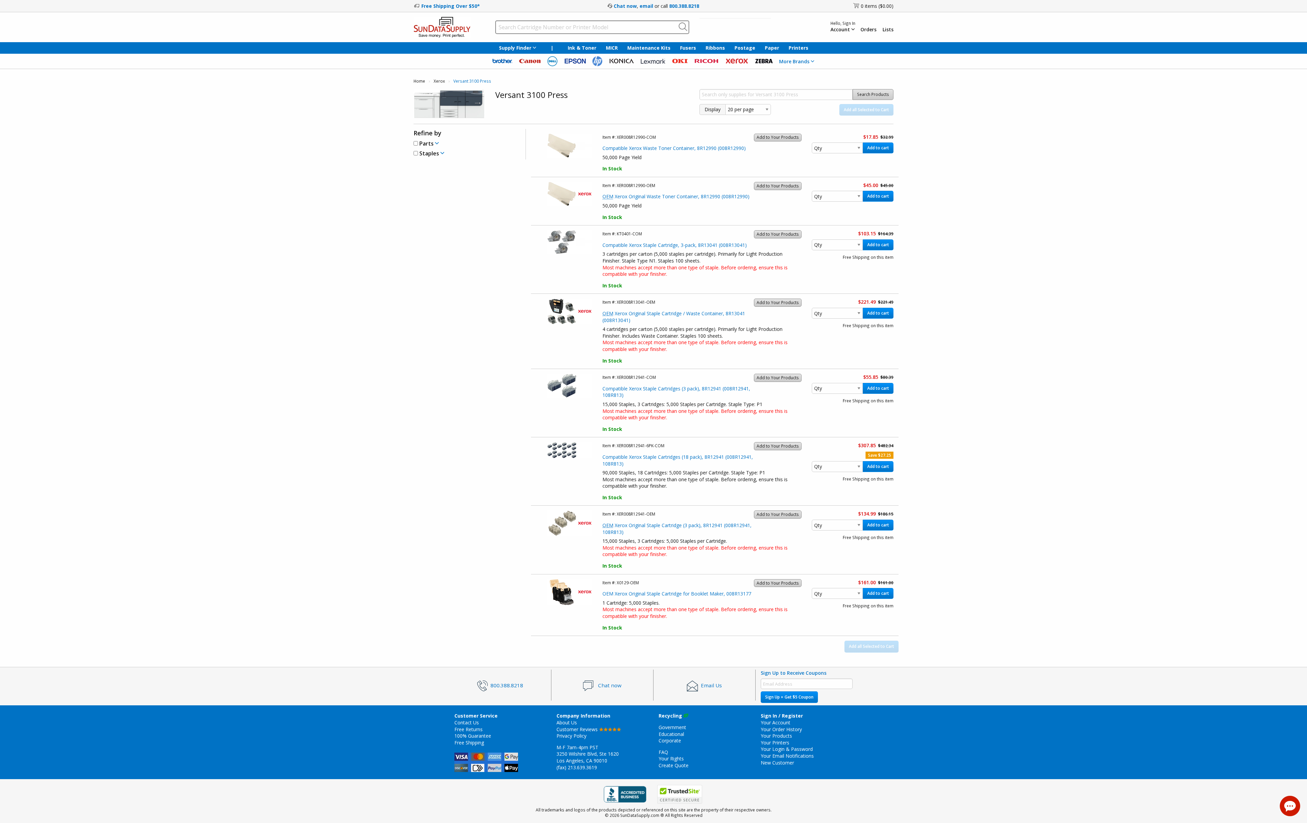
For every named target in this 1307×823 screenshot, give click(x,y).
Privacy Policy (571, 736)
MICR (612, 48)
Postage (745, 48)
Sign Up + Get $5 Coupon (789, 697)
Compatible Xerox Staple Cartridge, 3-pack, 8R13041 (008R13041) (674, 245)
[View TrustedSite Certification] (679, 794)
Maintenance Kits (649, 48)
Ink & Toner (582, 48)
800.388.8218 (684, 6)
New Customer (777, 762)
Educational (671, 734)
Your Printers (775, 742)
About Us (566, 722)
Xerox (439, 81)
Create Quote (674, 765)
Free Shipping (469, 742)
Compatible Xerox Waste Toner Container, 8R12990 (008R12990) (674, 148)
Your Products (776, 736)
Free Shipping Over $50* (450, 6)
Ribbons (715, 48)
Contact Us (466, 722)
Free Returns (468, 729)
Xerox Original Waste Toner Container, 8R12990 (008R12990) (675, 196)
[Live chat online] (1290, 806)
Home (419, 81)
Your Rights (671, 758)
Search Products (873, 94)
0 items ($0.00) (877, 6)
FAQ (663, 752)
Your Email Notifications (787, 756)
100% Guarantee (472, 736)
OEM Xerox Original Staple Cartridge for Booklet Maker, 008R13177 (676, 593)
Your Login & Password (787, 749)
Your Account (775, 722)
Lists (888, 29)
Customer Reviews (577, 729)
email (646, 6)
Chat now (625, 6)
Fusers (688, 48)
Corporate (670, 740)
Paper (772, 48)
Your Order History (781, 729)
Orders (868, 29)
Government (672, 727)
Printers (798, 48)
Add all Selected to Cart (866, 110)
